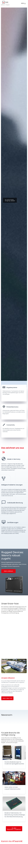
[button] (22, 3)
